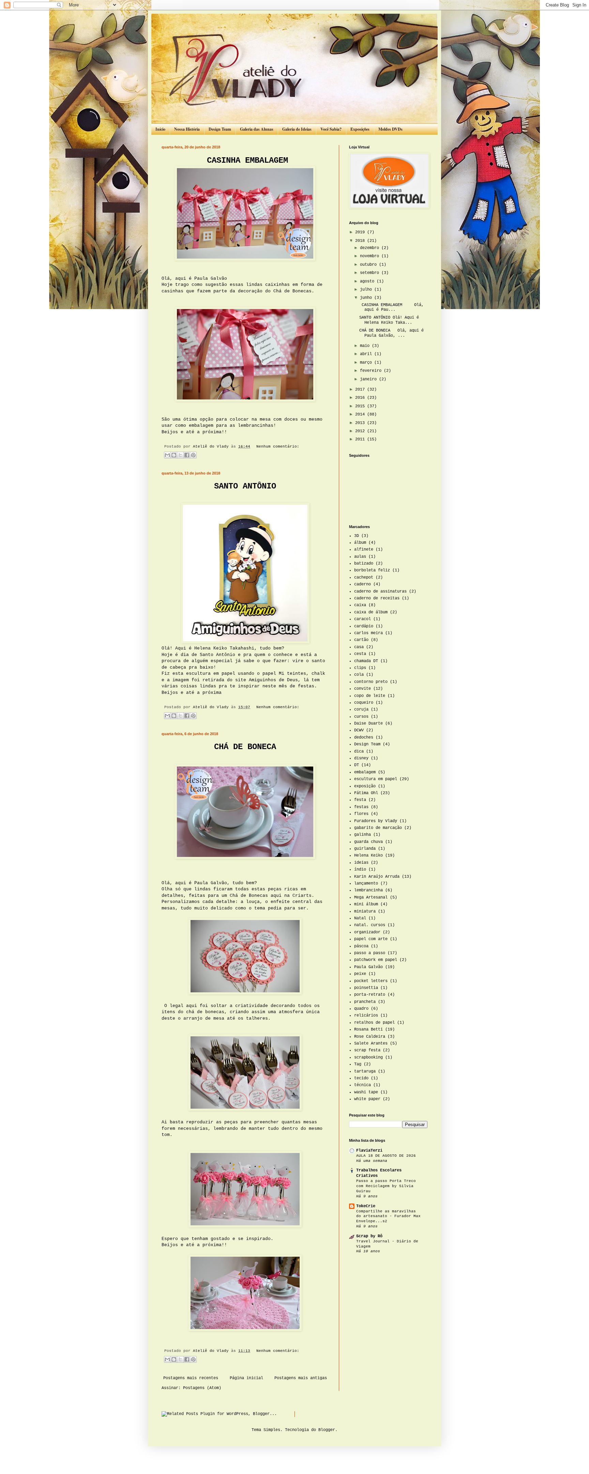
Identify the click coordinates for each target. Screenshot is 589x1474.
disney (361, 758)
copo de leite (369, 696)
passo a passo (369, 953)
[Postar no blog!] (173, 455)
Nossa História (187, 129)
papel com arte (371, 939)
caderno (362, 584)
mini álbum (366, 904)
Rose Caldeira (369, 1036)
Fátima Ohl (366, 793)
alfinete (363, 549)
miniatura (365, 911)
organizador (367, 932)
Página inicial (246, 1378)
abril (367, 354)
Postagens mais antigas (300, 1378)
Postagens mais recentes (190, 1378)
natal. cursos (369, 925)
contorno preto (371, 682)
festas (361, 807)
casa (359, 647)
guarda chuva (368, 842)
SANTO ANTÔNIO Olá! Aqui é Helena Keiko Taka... (389, 320)
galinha (362, 834)
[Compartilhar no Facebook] (186, 455)
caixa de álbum (371, 612)
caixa (360, 605)
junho (367, 297)
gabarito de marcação (378, 828)
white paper (367, 1099)
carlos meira (368, 633)
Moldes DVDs (390, 129)
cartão (361, 640)
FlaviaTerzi (369, 1150)
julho (367, 289)
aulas (360, 556)
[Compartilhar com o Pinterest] (193, 455)
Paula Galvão (368, 967)
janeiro (369, 379)
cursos (361, 716)
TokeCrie (365, 1206)
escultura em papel (375, 779)
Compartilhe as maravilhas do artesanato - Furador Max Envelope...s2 (388, 1216)
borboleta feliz (372, 570)
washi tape (366, 1092)
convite (362, 688)
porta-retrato (369, 994)
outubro (369, 264)
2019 (361, 232)
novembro (370, 256)
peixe (360, 974)
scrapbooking (368, 1057)
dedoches (363, 737)
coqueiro (363, 702)
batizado (363, 563)
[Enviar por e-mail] (167, 455)
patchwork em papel (375, 960)
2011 (361, 439)
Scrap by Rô (369, 1236)
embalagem (365, 772)
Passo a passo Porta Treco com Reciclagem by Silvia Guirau (386, 1186)
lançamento (366, 883)
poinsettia (366, 988)
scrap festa (367, 1050)
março (367, 362)
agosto (368, 281)
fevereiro (372, 370)
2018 (361, 240)
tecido (361, 1078)
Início (160, 129)
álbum (360, 542)
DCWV (359, 730)
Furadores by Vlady (375, 821)
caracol (362, 619)
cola (359, 674)
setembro (370, 273)
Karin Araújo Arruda (376, 876)
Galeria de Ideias (297, 129)
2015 (361, 406)
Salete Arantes (371, 1043)
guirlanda (365, 848)
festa (360, 800)
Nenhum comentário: (277, 446)
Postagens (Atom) (202, 1388)
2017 (361, 389)
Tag (357, 1064)
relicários (366, 1015)
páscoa (361, 946)
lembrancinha (368, 890)
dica (359, 751)
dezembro (370, 248)
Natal (360, 918)
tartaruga (365, 1071)
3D (356, 536)
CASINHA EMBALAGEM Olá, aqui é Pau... (391, 307)
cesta (360, 654)
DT (356, 765)
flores (361, 814)
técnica (362, 1085)
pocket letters (371, 981)
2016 (361, 397)
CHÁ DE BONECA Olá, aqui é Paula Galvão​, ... (391, 333)
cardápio (363, 626)
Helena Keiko (368, 855)
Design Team (220, 129)
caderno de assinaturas (380, 591)
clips (360, 668)
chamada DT (366, 661)
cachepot (363, 577)
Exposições (359, 129)
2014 (361, 414)
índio (360, 869)
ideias (361, 862)
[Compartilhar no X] (180, 455)
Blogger (326, 1430)
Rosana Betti (368, 1029)
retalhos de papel (374, 1022)
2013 (361, 423)
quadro (361, 1008)
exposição (365, 786)
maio (366, 346)
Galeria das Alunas (256, 129)
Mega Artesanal (371, 897)
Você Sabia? (331, 129)
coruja (361, 709)
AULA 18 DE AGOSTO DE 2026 (386, 1156)
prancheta (365, 1001)
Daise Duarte (368, 723)
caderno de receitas (376, 598)
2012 (361, 431)
